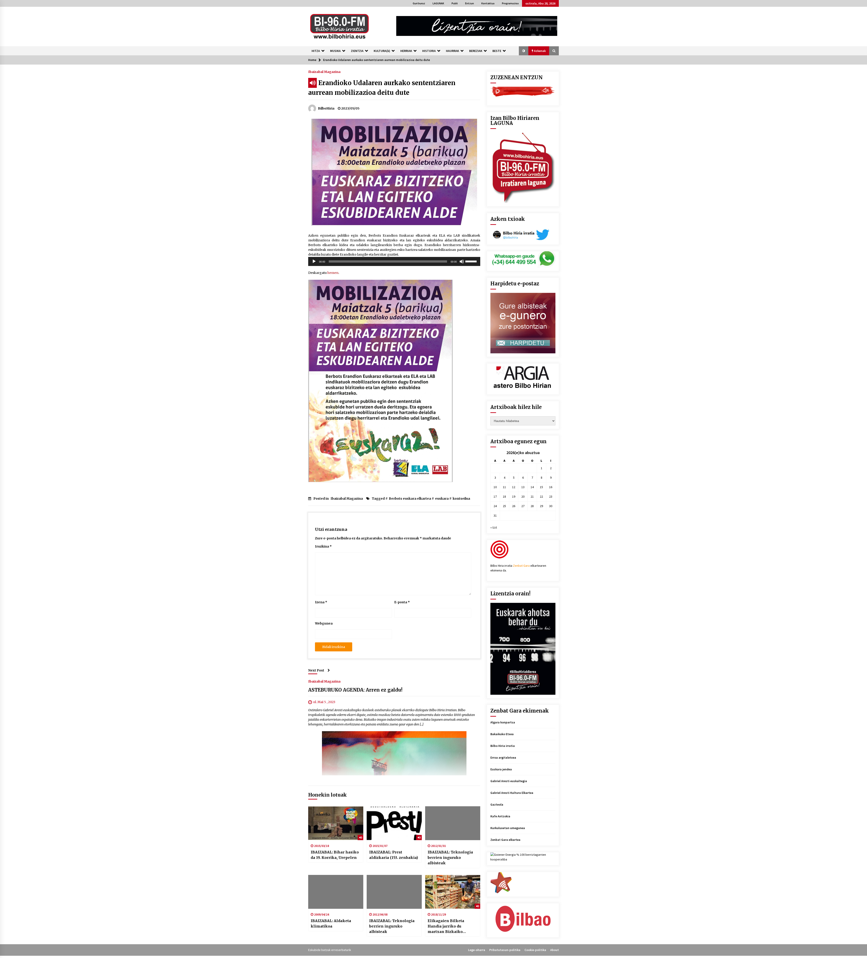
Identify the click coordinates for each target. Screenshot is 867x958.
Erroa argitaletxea (503, 757)
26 (513, 506)
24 (495, 506)
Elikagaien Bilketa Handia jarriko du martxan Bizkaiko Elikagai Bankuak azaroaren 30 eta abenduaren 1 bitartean (450, 926)
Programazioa (510, 3)
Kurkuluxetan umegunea (507, 828)
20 (522, 496)
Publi (455, 3)
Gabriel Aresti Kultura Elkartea (511, 793)
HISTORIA (429, 51)
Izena (321, 602)
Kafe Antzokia (500, 816)
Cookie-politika (535, 950)
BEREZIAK (475, 51)
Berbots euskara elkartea (410, 498)
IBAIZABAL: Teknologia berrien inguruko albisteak (450, 857)
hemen (332, 273)
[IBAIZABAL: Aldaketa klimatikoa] (335, 892)
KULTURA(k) (382, 51)
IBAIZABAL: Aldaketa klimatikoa (331, 923)
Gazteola (496, 804)
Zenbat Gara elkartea (505, 840)
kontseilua (461, 498)
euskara (442, 498)
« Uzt (493, 527)
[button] (523, 50)
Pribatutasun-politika (504, 950)
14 (532, 487)
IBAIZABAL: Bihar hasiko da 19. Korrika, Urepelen (335, 855)
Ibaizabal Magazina (324, 71)
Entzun (469, 3)
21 (532, 496)
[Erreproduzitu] (314, 261)
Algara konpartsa (502, 722)
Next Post (316, 670)
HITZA (316, 51)
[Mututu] (461, 261)
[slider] (471, 261)
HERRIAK (406, 51)
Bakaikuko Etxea (502, 734)
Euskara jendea (501, 769)
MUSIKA (335, 51)
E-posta (402, 602)
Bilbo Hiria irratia (502, 746)
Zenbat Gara (521, 566)
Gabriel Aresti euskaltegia (508, 781)
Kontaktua (487, 3)
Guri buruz (419, 3)
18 (504, 496)
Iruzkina (323, 546)
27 (522, 506)
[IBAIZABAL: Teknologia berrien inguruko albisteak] (452, 823)
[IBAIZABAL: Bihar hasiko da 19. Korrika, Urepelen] (335, 823)
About (554, 950)
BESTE (496, 51)
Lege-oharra (476, 950)
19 (513, 496)
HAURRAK (452, 51)
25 (504, 506)
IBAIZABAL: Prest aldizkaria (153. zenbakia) (393, 855)
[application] (394, 261)
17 (495, 496)
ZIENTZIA (357, 51)
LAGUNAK (438, 3)
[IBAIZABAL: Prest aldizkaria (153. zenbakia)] (394, 823)
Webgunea (324, 623)
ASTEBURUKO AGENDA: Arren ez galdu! (355, 690)
